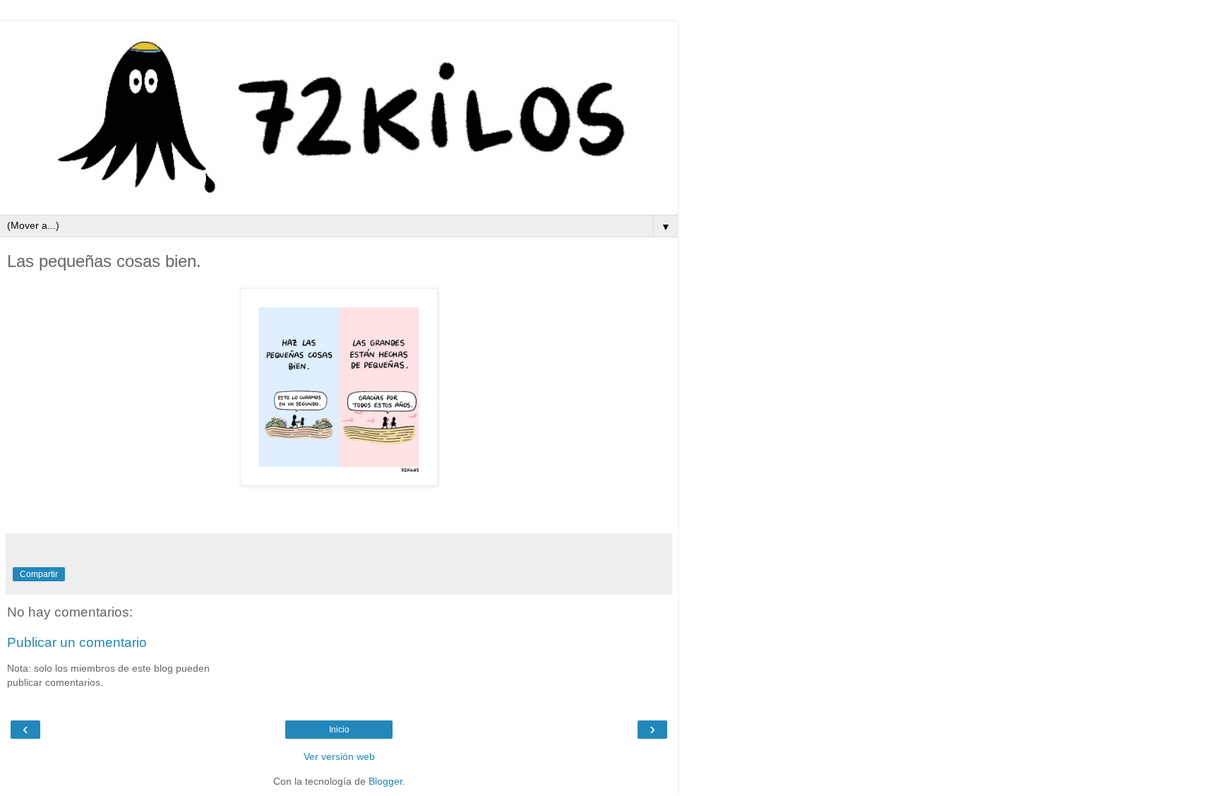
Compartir (39, 574)
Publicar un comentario (77, 642)
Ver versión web (339, 756)
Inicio (339, 730)
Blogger (385, 781)
